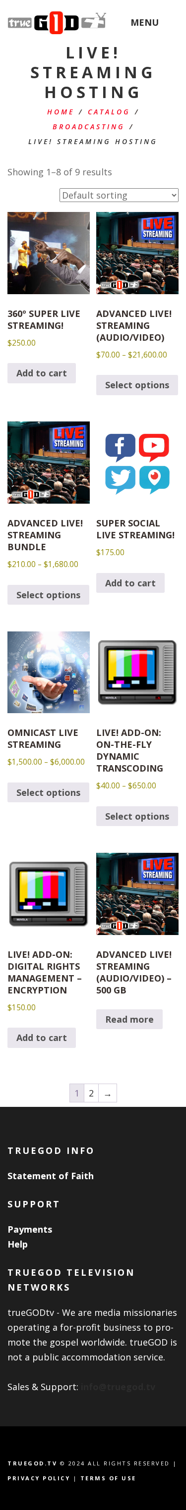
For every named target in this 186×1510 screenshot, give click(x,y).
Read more (129, 1019)
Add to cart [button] (41, 373)
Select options (137, 385)
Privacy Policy (38, 1478)
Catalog (109, 111)
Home (60, 111)
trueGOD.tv (32, 1463)
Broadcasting (89, 126)
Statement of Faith (50, 1176)
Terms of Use (108, 1478)
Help (17, 1244)
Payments (29, 1229)
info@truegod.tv (118, 1387)
